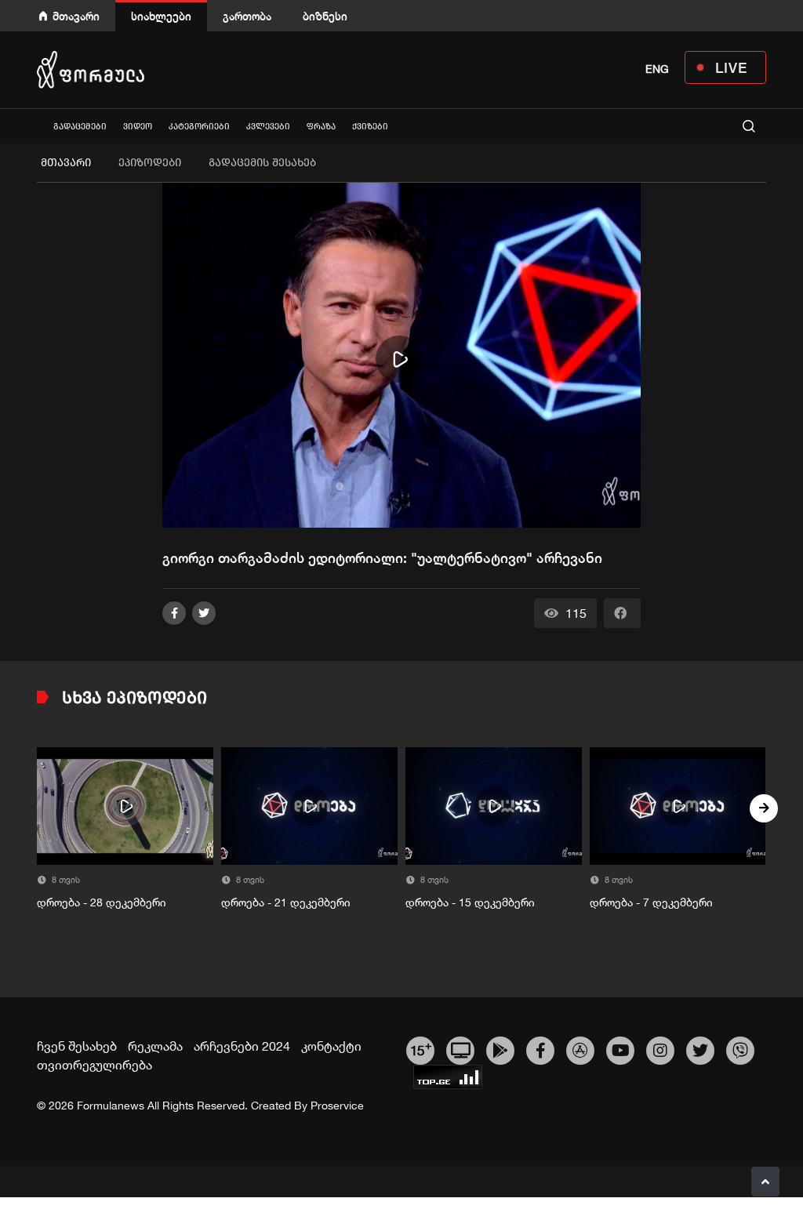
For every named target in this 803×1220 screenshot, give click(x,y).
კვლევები (268, 127)
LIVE (731, 67)
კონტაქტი (331, 1046)
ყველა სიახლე (37, 126)
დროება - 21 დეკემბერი (286, 902)
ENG (657, 69)
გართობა (247, 16)
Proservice (337, 1105)
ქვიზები (370, 127)
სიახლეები (161, 16)
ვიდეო (137, 127)
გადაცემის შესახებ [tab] (262, 162)
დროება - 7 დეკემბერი (651, 902)
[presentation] (39, 808)
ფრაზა (321, 127)
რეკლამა (155, 1046)
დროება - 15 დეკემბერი (470, 902)
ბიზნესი (325, 16)
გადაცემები (80, 127)
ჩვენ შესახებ (77, 1046)
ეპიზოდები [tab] (149, 162)
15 (420, 1048)
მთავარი (76, 16)
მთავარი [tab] (66, 162)
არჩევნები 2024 (242, 1046)
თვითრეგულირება (94, 1065)
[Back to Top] (765, 1181)
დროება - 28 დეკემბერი (101, 902)
